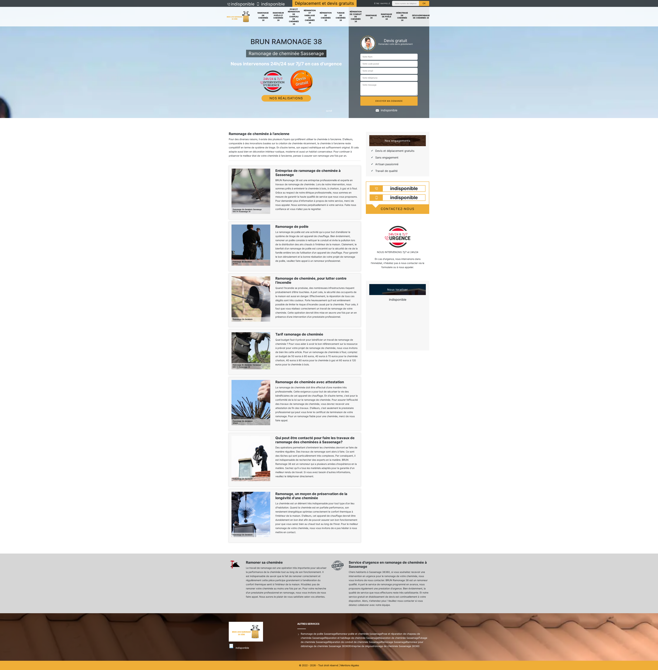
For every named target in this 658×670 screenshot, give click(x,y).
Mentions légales (349, 665)
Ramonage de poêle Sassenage (318, 633)
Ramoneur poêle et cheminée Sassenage (359, 633)
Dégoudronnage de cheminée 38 (421, 16)
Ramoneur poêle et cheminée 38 (278, 16)
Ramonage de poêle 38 (386, 16)
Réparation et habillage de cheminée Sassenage (352, 637)
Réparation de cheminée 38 (326, 16)
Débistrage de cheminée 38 (402, 16)
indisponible (242, 4)
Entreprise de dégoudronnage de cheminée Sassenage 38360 (384, 646)
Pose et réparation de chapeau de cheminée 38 (294, 16)
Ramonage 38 (371, 16)
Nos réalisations (286, 98)
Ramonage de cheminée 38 (263, 16)
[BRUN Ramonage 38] (238, 17)
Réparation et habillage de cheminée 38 (310, 16)
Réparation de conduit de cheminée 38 (356, 16)
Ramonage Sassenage (393, 641)
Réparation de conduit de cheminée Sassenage (354, 641)
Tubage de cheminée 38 (341, 16)
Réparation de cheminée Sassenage (399, 637)
